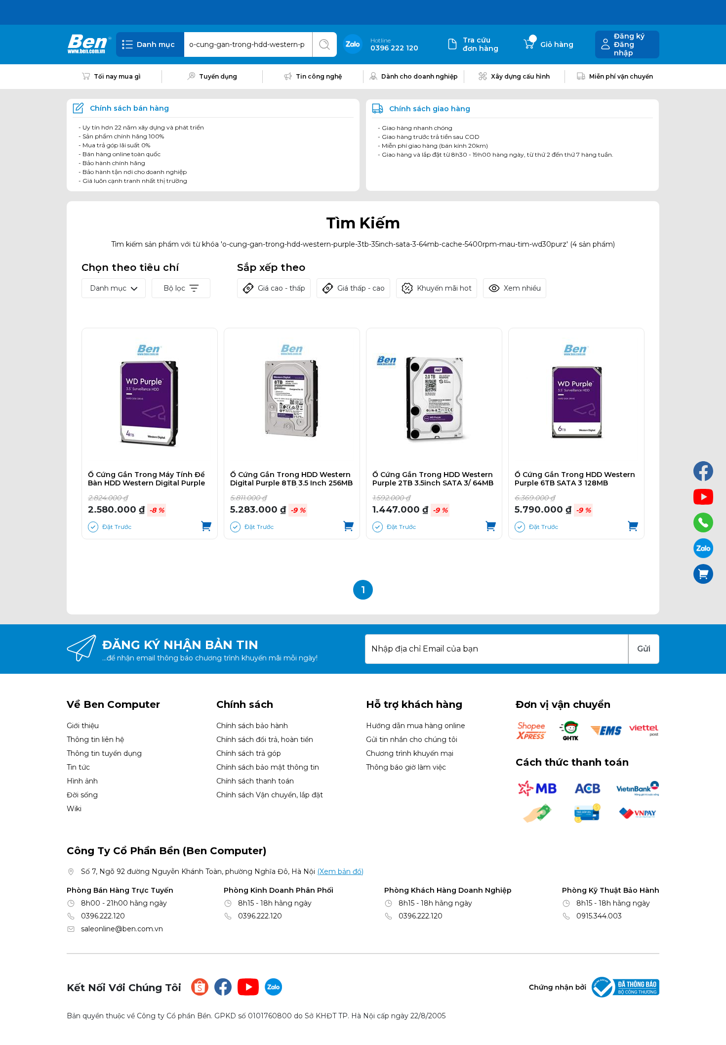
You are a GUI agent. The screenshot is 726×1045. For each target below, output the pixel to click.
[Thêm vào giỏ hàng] (206, 527)
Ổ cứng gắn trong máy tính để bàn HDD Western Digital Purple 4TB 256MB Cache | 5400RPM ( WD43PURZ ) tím (146, 479)
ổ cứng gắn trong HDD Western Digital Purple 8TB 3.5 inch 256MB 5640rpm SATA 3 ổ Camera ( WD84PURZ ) (291, 479)
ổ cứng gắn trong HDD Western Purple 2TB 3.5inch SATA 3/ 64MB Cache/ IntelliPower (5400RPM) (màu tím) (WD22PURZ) (432, 479)
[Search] (324, 44)
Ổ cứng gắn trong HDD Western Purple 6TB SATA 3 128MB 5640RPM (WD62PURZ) (575, 479)
